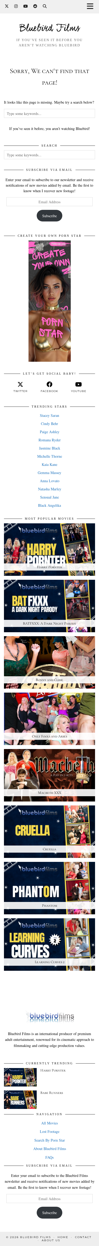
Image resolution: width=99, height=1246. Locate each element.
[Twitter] (7, 6)
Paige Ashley (49, 431)
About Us (51, 1240)
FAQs (49, 1157)
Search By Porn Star (49, 1140)
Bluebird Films (50, 28)
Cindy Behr (49, 423)
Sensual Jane (49, 497)
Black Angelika (49, 505)
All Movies (49, 1123)
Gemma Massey (49, 472)
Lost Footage (49, 1131)
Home (63, 1237)
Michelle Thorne (49, 456)
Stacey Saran (49, 415)
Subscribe (49, 215)
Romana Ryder (50, 439)
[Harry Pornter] (20, 1077)
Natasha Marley (49, 488)
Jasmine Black (49, 448)
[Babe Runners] (20, 1099)
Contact (83, 1237)
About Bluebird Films (49, 1148)
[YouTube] (25, 6)
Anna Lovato (49, 480)
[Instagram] (16, 6)
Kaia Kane (49, 464)
